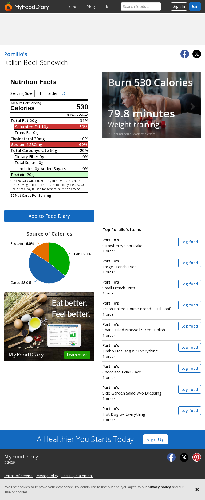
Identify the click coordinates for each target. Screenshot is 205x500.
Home (71, 6)
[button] (109, 105)
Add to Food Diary (49, 216)
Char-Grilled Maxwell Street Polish (133, 327)
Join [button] (194, 6)
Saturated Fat (27, 126)
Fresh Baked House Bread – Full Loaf (136, 306)
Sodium (18, 144)
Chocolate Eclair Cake (121, 369)
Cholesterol (21, 138)
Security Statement (77, 475)
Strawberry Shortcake (122, 243)
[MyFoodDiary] (27, 6)
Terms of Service (18, 475)
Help (108, 6)
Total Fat (19, 120)
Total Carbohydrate (29, 150)
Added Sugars (53, 168)
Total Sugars (26, 162)
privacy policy (159, 487)
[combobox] (141, 6)
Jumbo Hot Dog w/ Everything (130, 348)
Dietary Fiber (26, 156)
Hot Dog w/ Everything (123, 411)
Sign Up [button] (156, 439)
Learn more (77, 354)
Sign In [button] (179, 6)
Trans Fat (23, 132)
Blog (90, 6)
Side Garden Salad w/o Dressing (131, 390)
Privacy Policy (47, 475)
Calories (22, 108)
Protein (18, 174)
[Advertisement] (102, 29)
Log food (189, 241)
